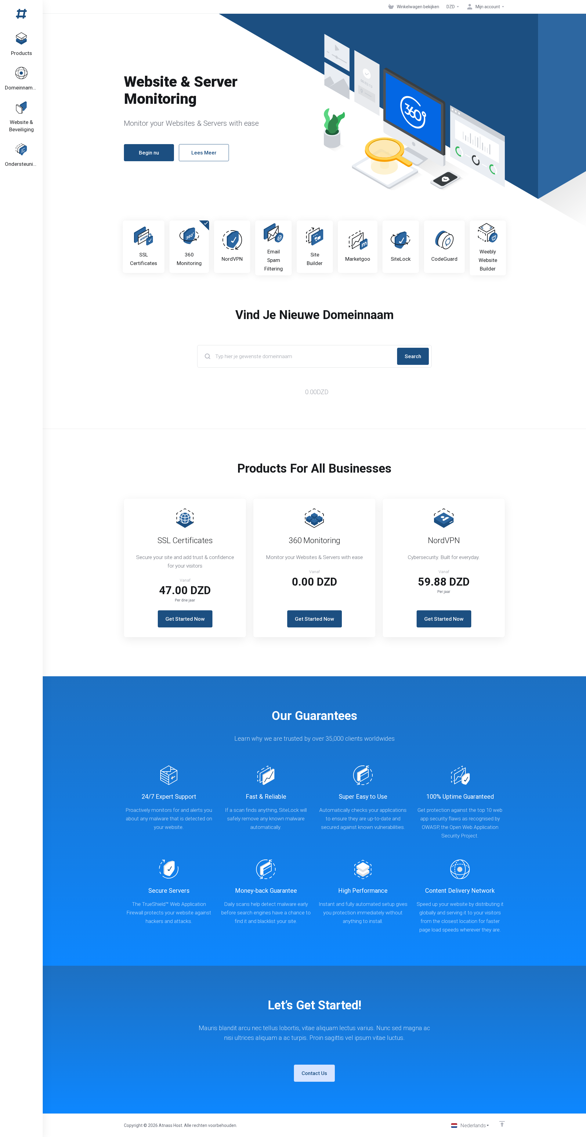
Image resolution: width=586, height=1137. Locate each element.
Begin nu (149, 153)
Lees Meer (203, 153)
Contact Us (314, 1073)
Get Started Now (185, 619)
